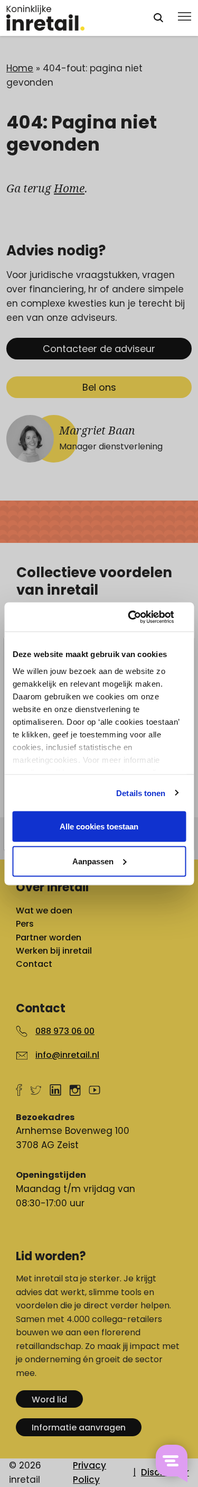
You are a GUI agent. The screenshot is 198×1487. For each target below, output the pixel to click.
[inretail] (70, 18)
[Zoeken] (158, 18)
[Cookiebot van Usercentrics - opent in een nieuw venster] (141, 617)
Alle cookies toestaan (99, 826)
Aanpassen (93, 860)
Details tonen (140, 792)
